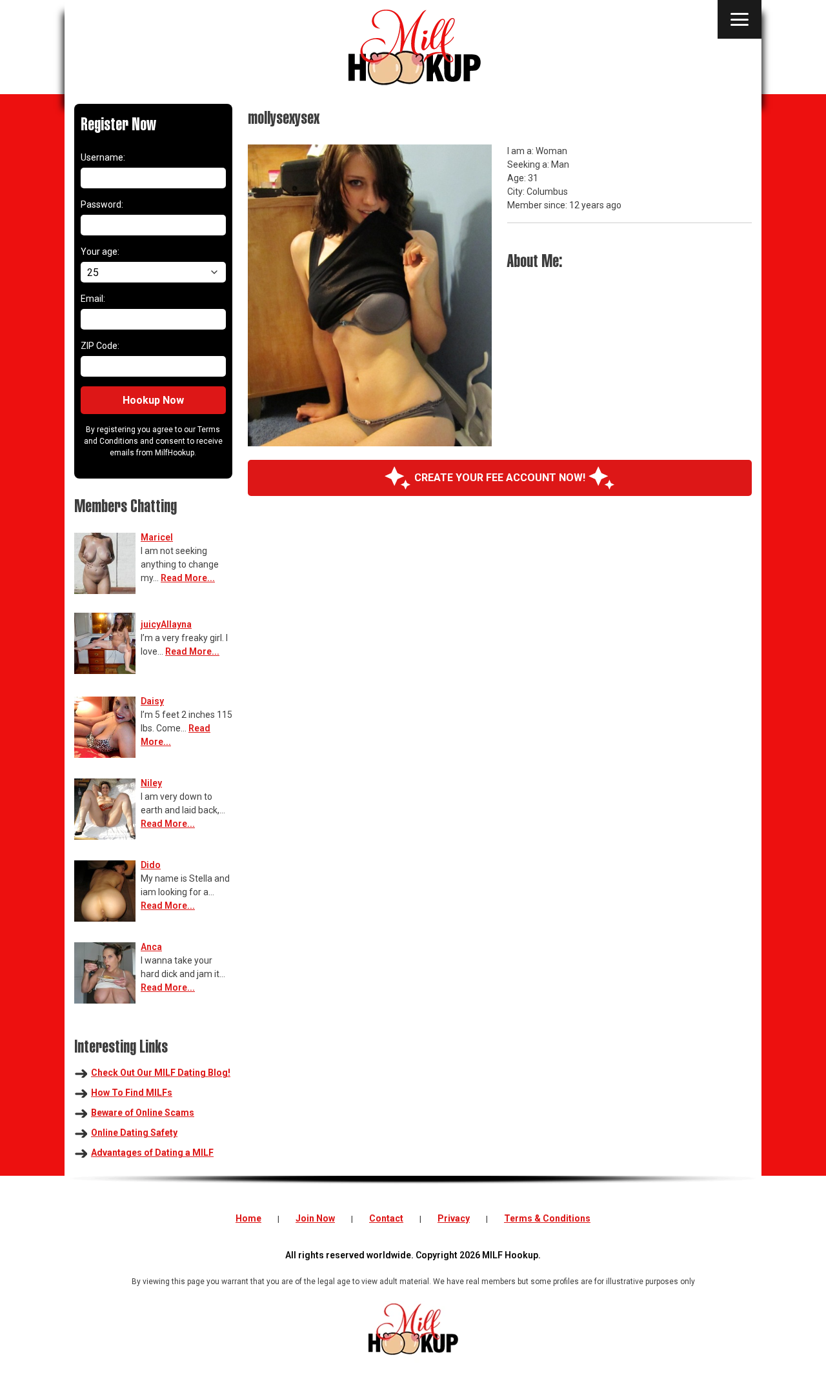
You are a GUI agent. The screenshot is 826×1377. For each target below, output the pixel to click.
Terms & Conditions (547, 1218)
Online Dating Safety (134, 1132)
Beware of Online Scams (142, 1112)
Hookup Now (153, 400)
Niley (151, 783)
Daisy (152, 701)
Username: (103, 157)
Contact (386, 1218)
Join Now (315, 1218)
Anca (151, 947)
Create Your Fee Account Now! (500, 477)
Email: (93, 298)
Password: (102, 204)
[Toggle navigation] (739, 19)
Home (248, 1218)
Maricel (157, 537)
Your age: (100, 251)
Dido (151, 865)
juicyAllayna (166, 624)
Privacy (454, 1218)
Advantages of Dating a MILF (152, 1152)
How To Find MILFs (131, 1092)
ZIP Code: (100, 346)
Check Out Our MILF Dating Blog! (160, 1072)
